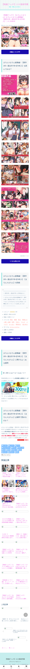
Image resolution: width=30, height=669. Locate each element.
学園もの (24, 319)
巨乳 (13, 322)
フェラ (23, 322)
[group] (10, 615)
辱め (11, 319)
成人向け (25, 324)
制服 (15, 319)
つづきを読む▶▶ (15, 261)
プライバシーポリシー (15, 661)
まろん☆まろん (14, 327)
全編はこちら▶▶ (15, 52)
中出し (18, 322)
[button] (26, 615)
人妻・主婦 (7, 322)
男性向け (18, 324)
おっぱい (11, 324)
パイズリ (12, 445)
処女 (19, 319)
